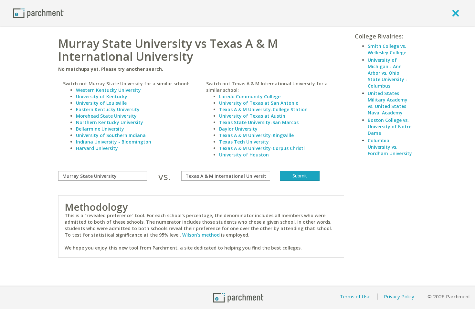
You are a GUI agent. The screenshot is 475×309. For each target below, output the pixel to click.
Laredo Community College (249, 96)
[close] (455, 13)
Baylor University (238, 129)
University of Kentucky (101, 96)
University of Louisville (101, 103)
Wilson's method (201, 235)
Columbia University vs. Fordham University (390, 146)
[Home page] (38, 13)
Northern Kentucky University (109, 122)
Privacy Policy (399, 296)
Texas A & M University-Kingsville (256, 135)
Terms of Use (355, 296)
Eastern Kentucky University (108, 109)
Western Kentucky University (108, 90)
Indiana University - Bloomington (113, 142)
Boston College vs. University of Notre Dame (389, 126)
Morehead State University (106, 116)
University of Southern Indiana (111, 135)
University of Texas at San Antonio (259, 103)
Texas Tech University (244, 142)
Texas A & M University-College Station (263, 109)
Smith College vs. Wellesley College (387, 49)
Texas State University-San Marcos (259, 122)
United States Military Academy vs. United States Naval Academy (387, 103)
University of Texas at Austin (252, 116)
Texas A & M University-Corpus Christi (262, 148)
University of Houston (244, 155)
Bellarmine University (100, 129)
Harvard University (97, 148)
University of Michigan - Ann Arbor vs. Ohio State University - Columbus (387, 73)
